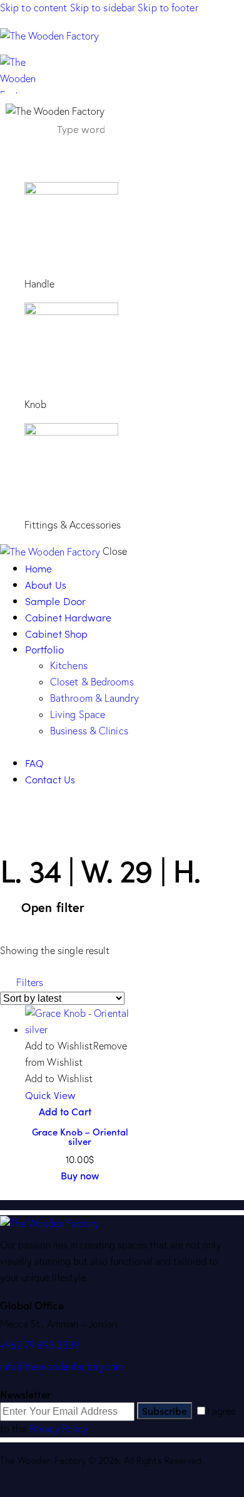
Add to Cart (65, 1111)
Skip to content (34, 7)
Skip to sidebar (103, 7)
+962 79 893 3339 (39, 1345)
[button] (21, 982)
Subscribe (164, 1410)
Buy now (80, 1175)
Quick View (50, 1095)
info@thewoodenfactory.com (61, 1366)
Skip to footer (168, 7)
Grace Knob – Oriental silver (80, 1136)
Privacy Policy (58, 1428)
